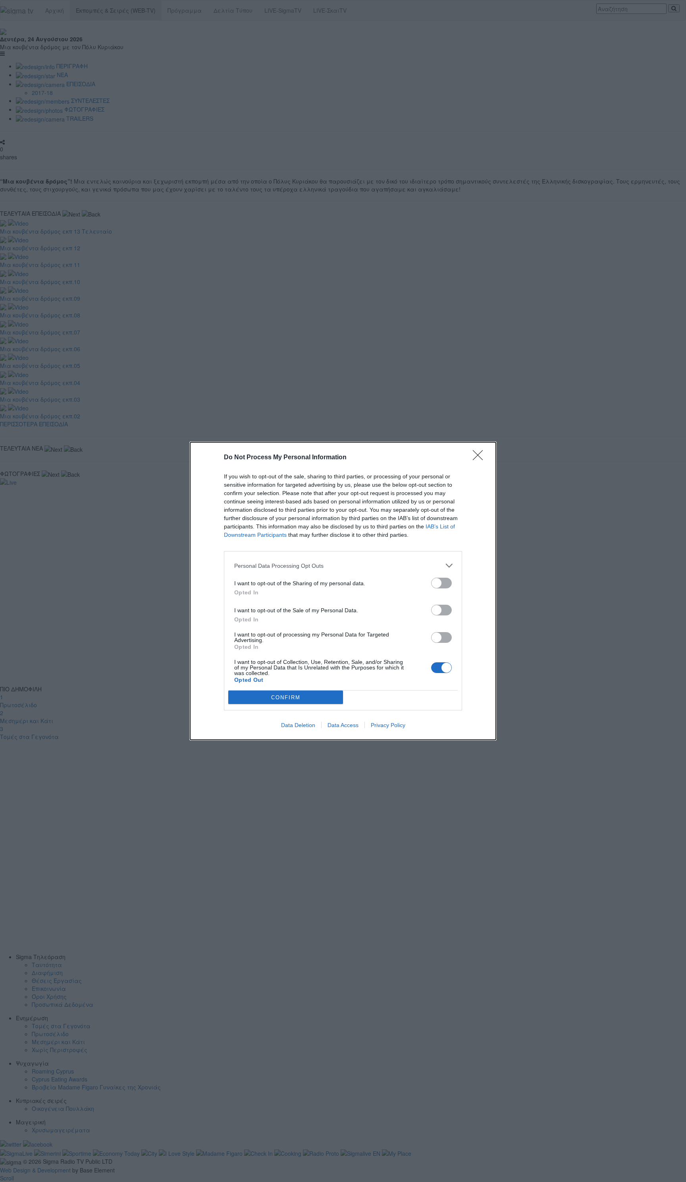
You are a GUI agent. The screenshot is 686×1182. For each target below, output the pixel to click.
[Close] (480, 457)
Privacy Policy (388, 725)
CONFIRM (286, 697)
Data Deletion (298, 725)
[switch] (441, 583)
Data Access (343, 725)
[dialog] (343, 591)
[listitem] (343, 565)
